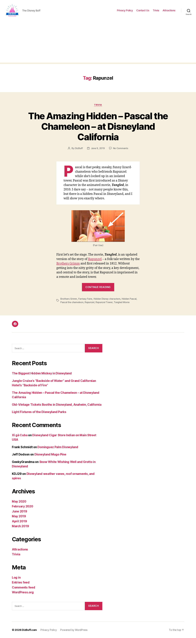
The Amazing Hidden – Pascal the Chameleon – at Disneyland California (98, 126)
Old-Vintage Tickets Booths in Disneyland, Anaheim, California (56, 404)
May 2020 (19, 501)
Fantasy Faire (85, 298)
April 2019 (19, 521)
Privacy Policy (125, 10)
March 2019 (20, 526)
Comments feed (23, 587)
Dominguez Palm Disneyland (57, 447)
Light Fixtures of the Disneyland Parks (39, 412)
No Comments (120, 148)
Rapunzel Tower (104, 302)
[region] (37, 617)
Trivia (156, 10)
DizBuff (79, 148)
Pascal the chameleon (72, 302)
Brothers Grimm (68, 263)
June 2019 (19, 511)
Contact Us (142, 10)
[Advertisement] (98, 42)
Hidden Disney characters (107, 298)
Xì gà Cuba (19, 435)
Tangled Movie (122, 302)
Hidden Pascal (129, 298)
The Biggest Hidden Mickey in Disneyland (42, 373)
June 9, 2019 (98, 148)
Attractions (169, 10)
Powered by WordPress (74, 629)
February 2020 (22, 506)
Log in (16, 577)
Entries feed (21, 582)
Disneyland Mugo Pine (50, 454)
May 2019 (19, 516)
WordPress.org (23, 592)
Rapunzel (95, 259)
